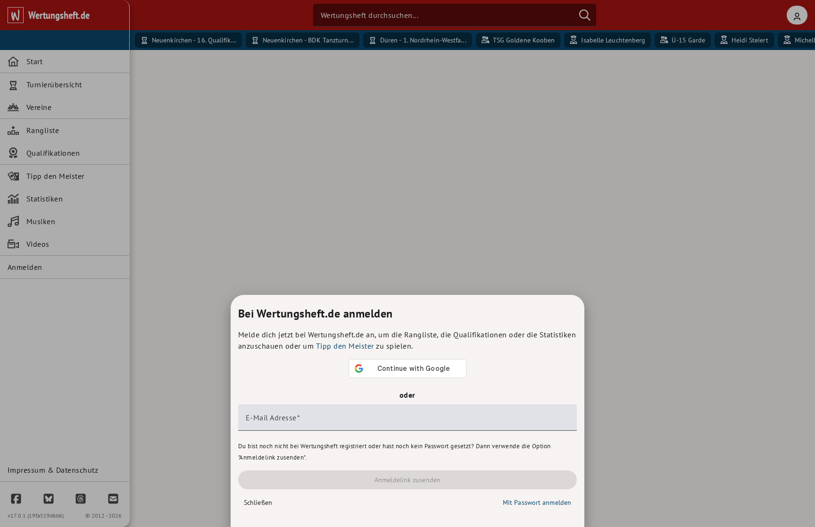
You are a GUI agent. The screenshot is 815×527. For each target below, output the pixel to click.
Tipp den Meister (345, 346)
